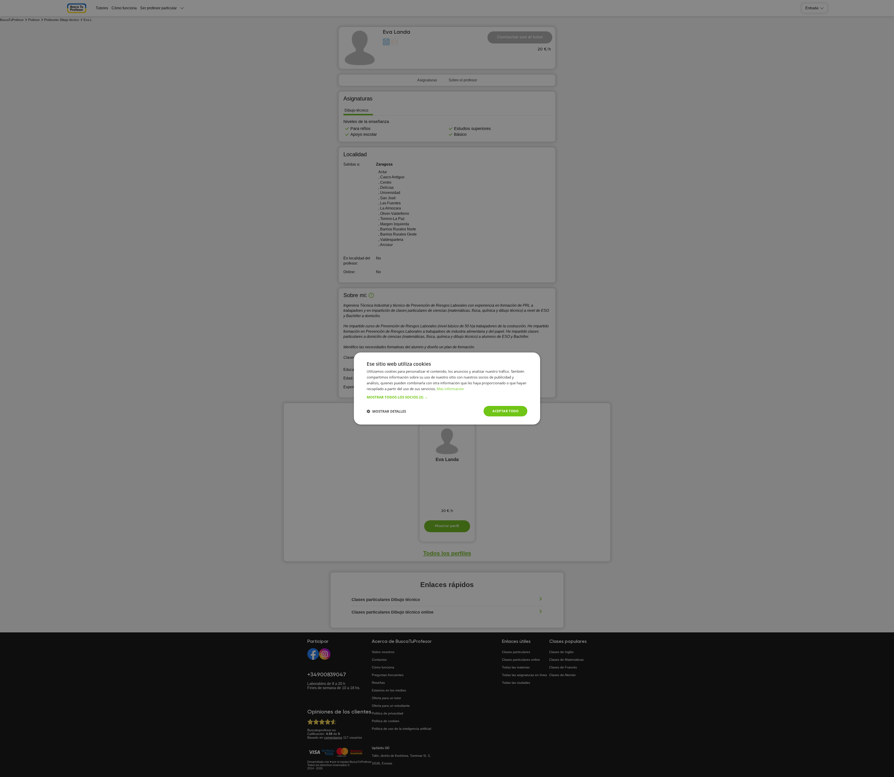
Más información (450, 388)
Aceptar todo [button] (505, 411)
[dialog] (447, 388)
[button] (447, 397)
